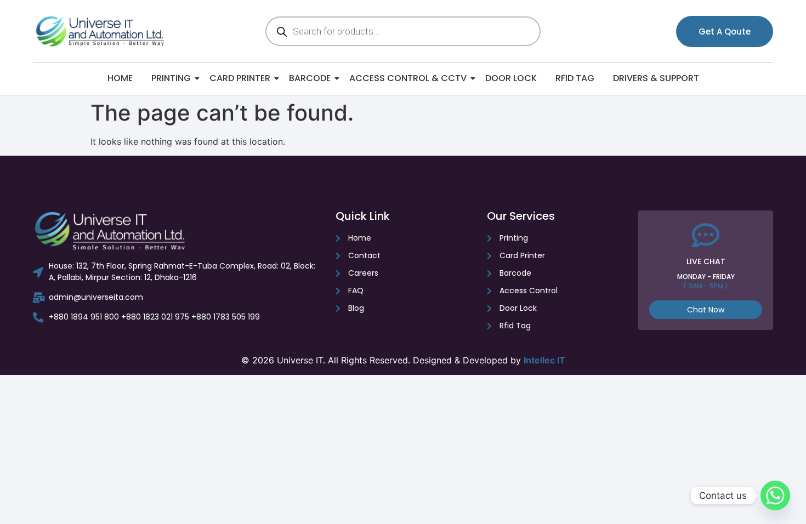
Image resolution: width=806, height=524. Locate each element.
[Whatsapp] (775, 495)
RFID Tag (574, 78)
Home (120, 78)
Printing (171, 78)
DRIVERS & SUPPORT (656, 78)
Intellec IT (544, 360)
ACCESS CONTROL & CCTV (408, 78)
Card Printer (239, 78)
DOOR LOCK (511, 78)
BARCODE (310, 78)
